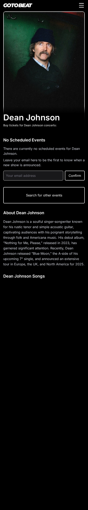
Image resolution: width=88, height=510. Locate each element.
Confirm (75, 176)
